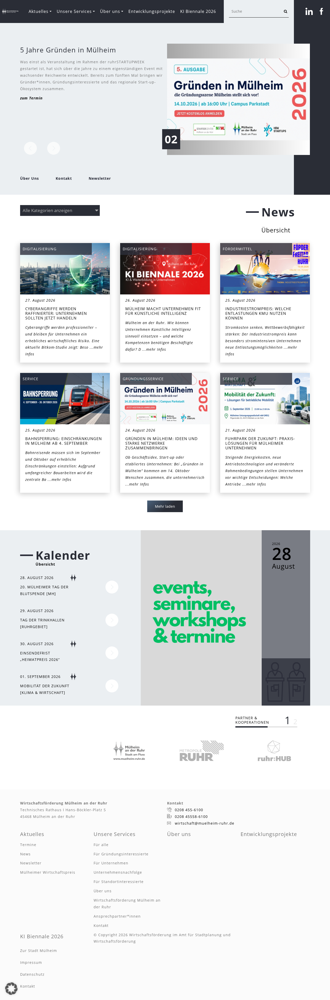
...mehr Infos (154, 349)
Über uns (110, 11)
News (25, 853)
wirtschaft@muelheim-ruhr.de (204, 823)
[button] (11, 988)
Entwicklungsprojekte (151, 11)
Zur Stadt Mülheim (38, 950)
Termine (28, 844)
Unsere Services (74, 11)
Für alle (101, 844)
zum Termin (31, 98)
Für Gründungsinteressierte (121, 853)
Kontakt (64, 178)
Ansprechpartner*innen (117, 916)
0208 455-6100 (189, 809)
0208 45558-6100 (191, 816)
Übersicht (275, 230)
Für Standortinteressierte (119, 881)
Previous (30, 148)
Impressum (31, 962)
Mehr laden (165, 506)
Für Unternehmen (111, 863)
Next (53, 148)
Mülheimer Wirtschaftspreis (47, 872)
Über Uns (29, 178)
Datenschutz (32, 974)
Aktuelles (38, 11)
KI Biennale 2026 (198, 11)
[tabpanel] (129, 750)
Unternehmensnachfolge (118, 872)
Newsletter (100, 178)
